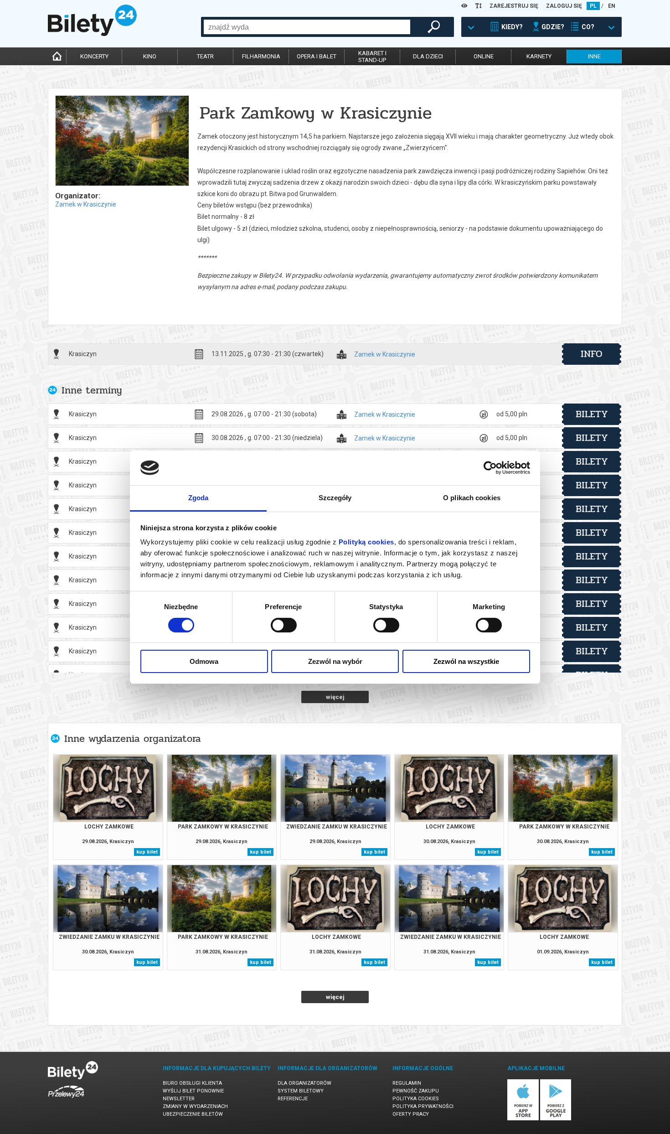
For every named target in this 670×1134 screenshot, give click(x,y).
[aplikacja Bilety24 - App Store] (523, 1119)
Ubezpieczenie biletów (193, 1114)
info (592, 354)
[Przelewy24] (66, 1100)
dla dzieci (428, 56)
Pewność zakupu (415, 1091)
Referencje (293, 1099)
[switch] (284, 625)
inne (594, 56)
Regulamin (406, 1083)
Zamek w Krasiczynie (85, 204)
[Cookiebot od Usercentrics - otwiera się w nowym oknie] (490, 468)
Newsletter (179, 1099)
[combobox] (307, 27)
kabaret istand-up (372, 56)
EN (611, 6)
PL (593, 6)
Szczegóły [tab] (335, 498)
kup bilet (147, 852)
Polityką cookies (366, 542)
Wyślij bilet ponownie (193, 1091)
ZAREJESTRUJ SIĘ (514, 6)
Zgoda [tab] (198, 498)
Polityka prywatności (423, 1106)
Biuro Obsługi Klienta (192, 1083)
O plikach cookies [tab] (471, 498)
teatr (205, 56)
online (484, 56)
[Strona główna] (92, 33)
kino (149, 56)
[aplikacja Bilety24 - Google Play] (556, 1119)
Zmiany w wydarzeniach (195, 1106)
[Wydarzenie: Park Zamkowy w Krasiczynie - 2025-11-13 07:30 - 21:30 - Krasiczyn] (121, 141)
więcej (335, 697)
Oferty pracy (410, 1114)
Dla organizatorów (304, 1083)
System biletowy (301, 1091)
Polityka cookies (415, 1099)
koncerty (94, 56)
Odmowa (204, 661)
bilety (592, 414)
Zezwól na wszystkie (466, 661)
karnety (538, 56)
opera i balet (316, 56)
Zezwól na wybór (335, 661)
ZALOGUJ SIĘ (564, 6)
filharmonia (261, 56)
